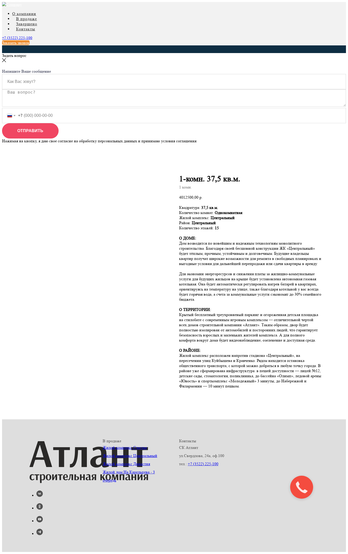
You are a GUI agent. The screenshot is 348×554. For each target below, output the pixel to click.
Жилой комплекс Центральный (130, 455)
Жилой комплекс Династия (126, 463)
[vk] (39, 495)
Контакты (25, 29)
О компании (24, 13)
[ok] (39, 508)
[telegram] (39, 533)
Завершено (26, 23)
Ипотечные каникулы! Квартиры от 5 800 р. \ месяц (73, 64)
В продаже (26, 18)
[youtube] (39, 521)
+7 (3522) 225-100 (17, 38)
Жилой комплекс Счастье (125, 447)
